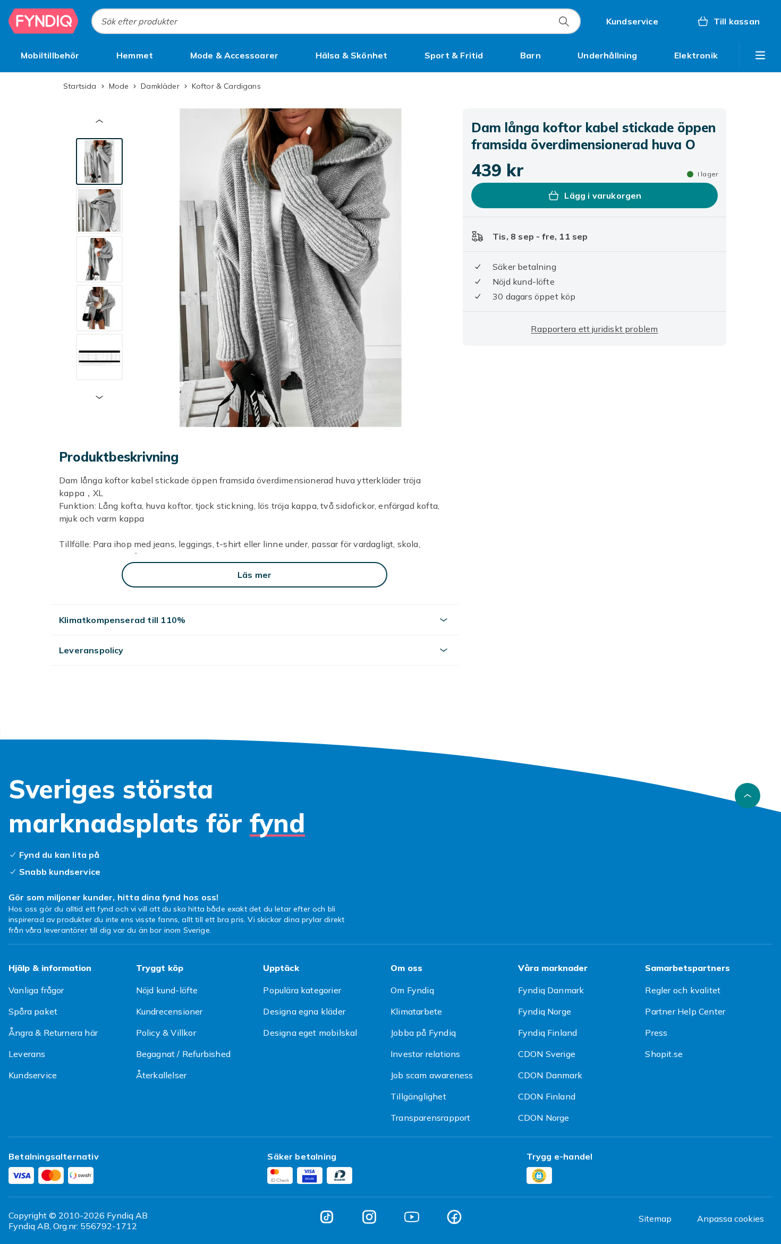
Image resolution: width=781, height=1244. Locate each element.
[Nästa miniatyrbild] (99, 397)
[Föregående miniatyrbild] (99, 121)
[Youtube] (412, 1216)
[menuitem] (50, 55)
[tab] (99, 161)
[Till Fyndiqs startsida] (44, 21)
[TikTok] (327, 1216)
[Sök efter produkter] (563, 21)
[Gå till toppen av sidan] (747, 795)
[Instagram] (369, 1216)
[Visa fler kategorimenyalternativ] (760, 55)
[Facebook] (454, 1216)
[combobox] (336, 21)
